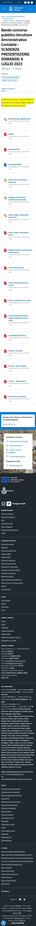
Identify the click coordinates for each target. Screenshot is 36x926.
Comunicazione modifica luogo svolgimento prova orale (18, 318)
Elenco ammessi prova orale (19, 300)
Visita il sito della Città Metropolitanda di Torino (16, 855)
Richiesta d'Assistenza (8, 808)
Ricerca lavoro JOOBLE (8, 880)
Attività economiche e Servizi (10, 637)
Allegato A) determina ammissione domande (17, 198)
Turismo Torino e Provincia (9, 874)
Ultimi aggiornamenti (8, 831)
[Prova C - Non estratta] (5, 381)
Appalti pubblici (6, 554)
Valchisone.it (5, 884)
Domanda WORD (14, 164)
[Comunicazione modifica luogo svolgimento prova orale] (5, 316)
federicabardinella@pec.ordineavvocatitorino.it (16, 779)
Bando (11, 134)
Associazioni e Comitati (8, 640)
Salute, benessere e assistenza (11, 579)
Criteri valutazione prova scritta (18, 283)
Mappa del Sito (6, 837)
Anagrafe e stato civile (8, 550)
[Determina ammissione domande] (5, 180)
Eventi (3, 621)
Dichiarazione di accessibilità (10, 792)
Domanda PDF (14, 149)
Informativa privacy (16, 267)
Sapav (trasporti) (6, 867)
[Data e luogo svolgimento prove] (5, 232)
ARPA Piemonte (6, 877)
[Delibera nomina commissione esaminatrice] (5, 250)
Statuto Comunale (7, 814)
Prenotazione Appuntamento (10, 802)
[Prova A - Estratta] (5, 351)
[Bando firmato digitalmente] (5, 119)
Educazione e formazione (9, 567)
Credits (3, 827)
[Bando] (5, 134)
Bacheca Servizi (6, 811)
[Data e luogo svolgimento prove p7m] (5, 215)
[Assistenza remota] (19, 913)
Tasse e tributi (5, 600)
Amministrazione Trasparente (15, 16)
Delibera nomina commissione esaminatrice (20, 251)
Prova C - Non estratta (17, 381)
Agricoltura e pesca (7, 544)
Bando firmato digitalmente (19, 118)
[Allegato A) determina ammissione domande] (5, 197)
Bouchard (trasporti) (7, 871)
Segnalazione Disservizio (9, 805)
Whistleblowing (6, 840)
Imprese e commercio (8, 573)
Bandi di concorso (8, 19)
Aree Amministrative (8, 517)
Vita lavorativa (6, 589)
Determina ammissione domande (17, 180)
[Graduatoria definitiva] (5, 335)
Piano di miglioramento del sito (11, 795)
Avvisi (3, 610)
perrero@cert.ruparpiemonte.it (15, 661)
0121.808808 (8, 651)
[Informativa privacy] (5, 268)
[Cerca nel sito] (30, 9)
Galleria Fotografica (7, 631)
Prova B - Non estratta (17, 366)
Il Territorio (4, 627)
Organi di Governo (7, 514)
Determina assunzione (17, 396)
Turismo (3, 586)
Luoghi (3, 624)
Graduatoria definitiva (17, 335)
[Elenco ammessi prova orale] (5, 300)
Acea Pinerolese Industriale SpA (11, 864)
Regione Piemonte (7, 2)
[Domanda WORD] (5, 165)
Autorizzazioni (5, 557)
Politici (3, 533)
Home (3, 16)
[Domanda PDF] (5, 149)
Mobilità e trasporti (7, 576)
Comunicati (5, 607)
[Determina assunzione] (5, 396)
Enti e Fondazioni (7, 526)
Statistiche (4, 834)
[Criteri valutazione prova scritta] (5, 283)
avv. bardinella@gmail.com (14, 774)
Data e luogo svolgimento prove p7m (18, 215)
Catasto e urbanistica (8, 560)
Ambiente (4, 547)
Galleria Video (5, 634)
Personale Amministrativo (9, 530)
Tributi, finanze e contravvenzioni (12, 583)
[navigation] (4, 9)
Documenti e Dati (7, 523)
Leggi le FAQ (5, 798)
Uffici (2, 520)
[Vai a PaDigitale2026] (13, 503)
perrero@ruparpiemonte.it (14, 663)
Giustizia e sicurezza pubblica (10, 570)
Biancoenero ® (19, 918)
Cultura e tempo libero (8, 563)
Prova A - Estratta (15, 350)
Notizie (3, 603)
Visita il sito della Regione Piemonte (13, 851)
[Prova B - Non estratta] (5, 366)
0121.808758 (8, 653)
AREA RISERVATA (18, 923)
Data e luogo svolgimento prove (18, 233)
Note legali (4, 821)
